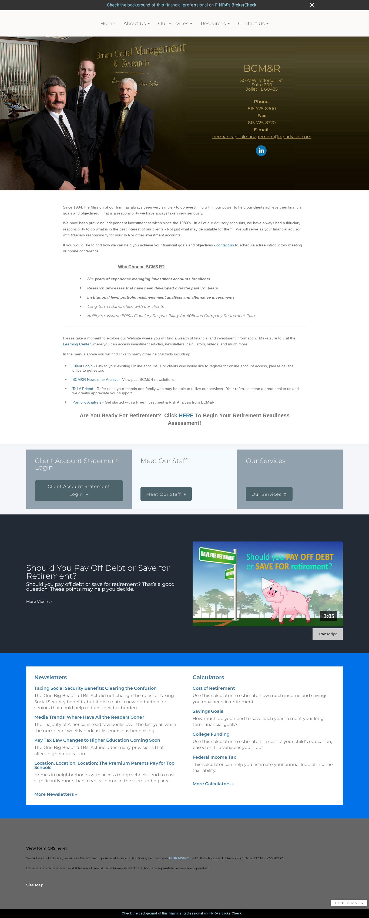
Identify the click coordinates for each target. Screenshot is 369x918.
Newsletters (50, 677)
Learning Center (77, 344)
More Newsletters (55, 794)
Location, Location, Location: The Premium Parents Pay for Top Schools (104, 765)
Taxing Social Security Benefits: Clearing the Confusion (95, 688)
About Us (134, 24)
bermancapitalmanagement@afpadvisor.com (261, 136)
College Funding (211, 734)
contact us (225, 245)
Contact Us (251, 24)
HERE (186, 415)
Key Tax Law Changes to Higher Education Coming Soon (97, 740)
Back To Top (346, 903)
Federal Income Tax (214, 757)
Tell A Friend (82, 389)
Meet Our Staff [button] (163, 494)
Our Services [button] (266, 494)
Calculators (208, 677)
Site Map (34, 885)
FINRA (174, 858)
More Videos (39, 601)
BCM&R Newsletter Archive (95, 379)
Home (107, 24)
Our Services (173, 24)
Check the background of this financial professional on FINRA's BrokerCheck (181, 5)
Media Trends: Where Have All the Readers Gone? (89, 717)
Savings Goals (208, 711)
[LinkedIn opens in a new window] (261, 151)
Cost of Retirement (214, 688)
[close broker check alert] (312, 5)
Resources (213, 24)
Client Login (82, 366)
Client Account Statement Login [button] (79, 490)
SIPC (185, 858)
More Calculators (213, 783)
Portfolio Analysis (86, 402)
